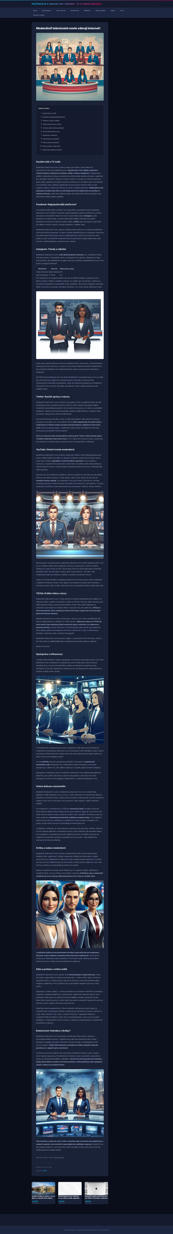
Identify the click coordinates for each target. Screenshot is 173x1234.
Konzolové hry (75, 10)
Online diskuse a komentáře (51, 138)
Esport (35, 10)
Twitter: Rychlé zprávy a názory (52, 124)
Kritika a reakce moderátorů (51, 142)
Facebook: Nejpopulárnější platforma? (54, 117)
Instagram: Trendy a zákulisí (51, 120)
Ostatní (113, 10)
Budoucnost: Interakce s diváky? (52, 149)
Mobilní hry (87, 10)
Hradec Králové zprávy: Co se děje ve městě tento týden (43, 1197)
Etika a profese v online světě (51, 146)
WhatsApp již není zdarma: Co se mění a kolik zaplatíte (68, 1197)
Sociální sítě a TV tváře (49, 113)
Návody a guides (101, 10)
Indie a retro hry (61, 10)
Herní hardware (46, 10)
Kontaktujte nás (59, 1157)
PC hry (122, 10)
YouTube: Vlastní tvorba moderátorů (53, 128)
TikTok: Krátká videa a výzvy (51, 131)
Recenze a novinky (38, 15)
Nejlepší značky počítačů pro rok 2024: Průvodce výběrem (96, 1197)
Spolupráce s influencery (50, 135)
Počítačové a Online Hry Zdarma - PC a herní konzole (67, 3)
